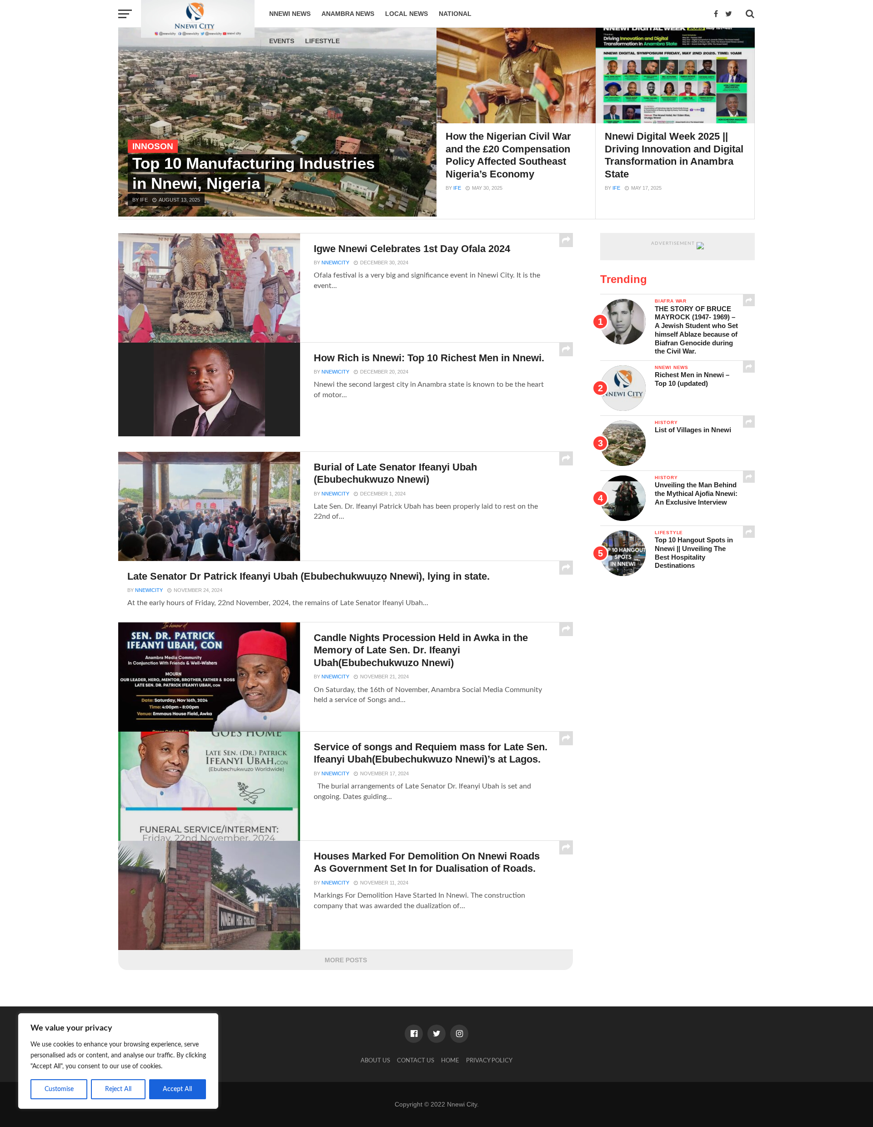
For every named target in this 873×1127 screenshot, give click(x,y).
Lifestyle (322, 41)
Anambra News (347, 13)
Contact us (415, 1060)
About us (375, 1060)
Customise (59, 1089)
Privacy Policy (489, 1060)
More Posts (346, 960)
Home (450, 1060)
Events (281, 41)
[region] (118, 1061)
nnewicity (335, 262)
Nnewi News (290, 13)
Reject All (118, 1089)
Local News (406, 13)
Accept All (177, 1089)
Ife (457, 188)
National (455, 13)
